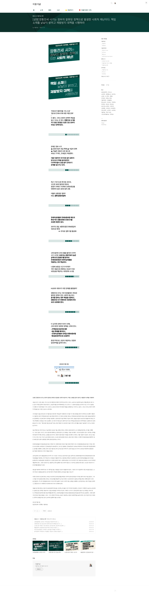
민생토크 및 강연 (105, 61)
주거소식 (104, 52)
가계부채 (113, 102)
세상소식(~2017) (105, 76)
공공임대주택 (104, 92)
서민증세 (108, 108)
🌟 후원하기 (69, 10)
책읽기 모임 (108, 112)
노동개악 (103, 94)
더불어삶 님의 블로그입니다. (41, 566)
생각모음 (103, 67)
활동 (49, 10)
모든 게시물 (104, 38)
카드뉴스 (104, 72)
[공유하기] (37, 511)
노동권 (102, 96)
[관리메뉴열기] (146, 3)
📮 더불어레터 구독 (85, 10)
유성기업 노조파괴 (105, 106)
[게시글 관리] (39, 511)
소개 (41, 10)
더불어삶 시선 (105, 70)
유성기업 (113, 94)
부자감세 (103, 98)
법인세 (107, 104)
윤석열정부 (113, 108)
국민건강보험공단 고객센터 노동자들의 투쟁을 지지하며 (47, 529)
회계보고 (104, 45)
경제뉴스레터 (109, 98)
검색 (111, 3)
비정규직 (112, 106)
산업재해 (103, 108)
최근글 (102, 85)
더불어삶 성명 (43, 519)
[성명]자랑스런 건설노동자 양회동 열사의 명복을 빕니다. (47, 523)
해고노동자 (103, 102)
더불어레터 (103, 48)
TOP (115, 591)
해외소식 (104, 54)
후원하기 (104, 43)
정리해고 (103, 104)
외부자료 (104, 74)
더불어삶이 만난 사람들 (107, 63)
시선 (58, 10)
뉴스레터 (107, 96)
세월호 (111, 96)
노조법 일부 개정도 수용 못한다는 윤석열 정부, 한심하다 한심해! (49, 525)
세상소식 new (105, 50)
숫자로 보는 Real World (107, 56)
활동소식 (37, 519)
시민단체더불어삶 (105, 114)
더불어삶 (37, 4)
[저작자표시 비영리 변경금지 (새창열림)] (50, 511)
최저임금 (111, 114)
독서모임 (109, 102)
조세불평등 (109, 100)
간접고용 (111, 104)
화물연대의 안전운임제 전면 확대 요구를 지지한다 (45, 527)
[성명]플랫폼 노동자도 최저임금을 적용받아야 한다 (45, 522)
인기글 (107, 85)
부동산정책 (103, 110)
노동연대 (113, 110)
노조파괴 (109, 110)
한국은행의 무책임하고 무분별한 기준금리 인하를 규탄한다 (47, 531)
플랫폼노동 (108, 94)
